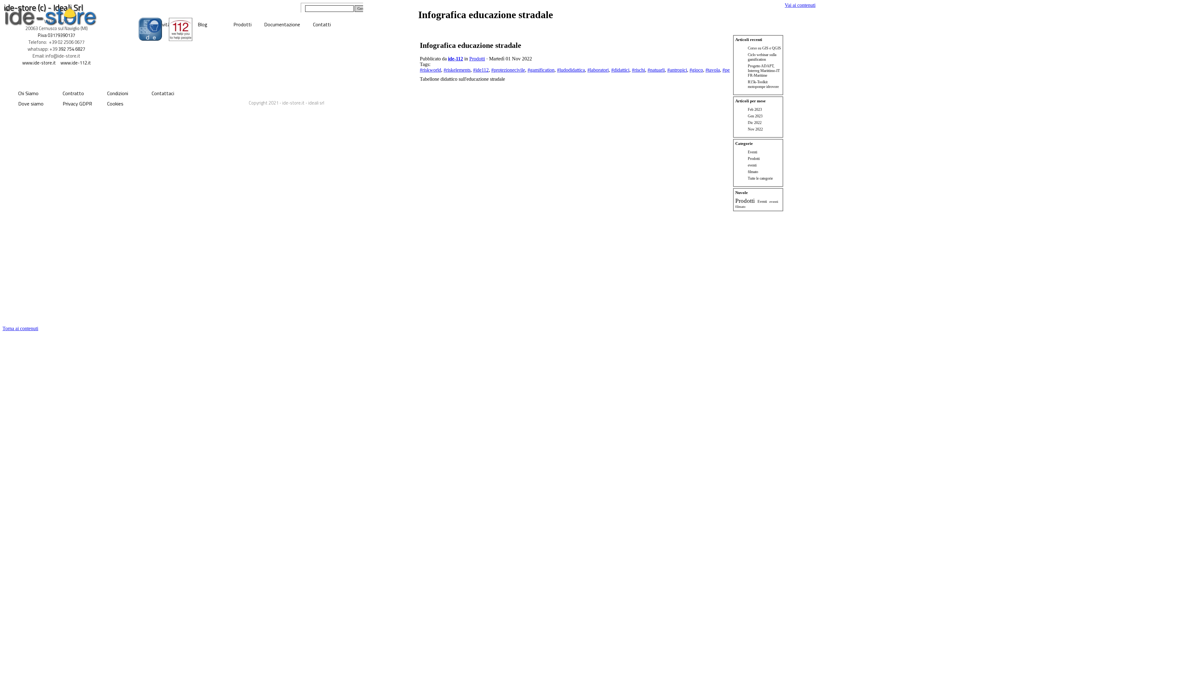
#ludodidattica (571, 70)
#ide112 (481, 70)
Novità (163, 24)
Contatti (322, 24)
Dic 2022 (755, 122)
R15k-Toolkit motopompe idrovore (763, 84)
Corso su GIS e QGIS (764, 48)
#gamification (541, 70)
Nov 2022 (755, 129)
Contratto (73, 93)
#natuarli (656, 70)
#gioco (696, 70)
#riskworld (430, 70)
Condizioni (117, 93)
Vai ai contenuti (800, 5)
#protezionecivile (508, 70)
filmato (753, 172)
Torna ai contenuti (20, 328)
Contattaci (163, 93)
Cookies (115, 103)
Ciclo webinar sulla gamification (762, 57)
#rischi (638, 70)
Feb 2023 (755, 109)
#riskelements (457, 70)
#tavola (713, 70)
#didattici (620, 70)
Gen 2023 (755, 116)
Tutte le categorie (760, 178)
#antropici (677, 70)
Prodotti (242, 24)
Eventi (752, 152)
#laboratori (598, 70)
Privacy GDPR (77, 103)
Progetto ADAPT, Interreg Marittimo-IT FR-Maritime (764, 71)
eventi (752, 165)
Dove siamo (31, 103)
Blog (202, 24)
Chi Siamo (28, 93)
